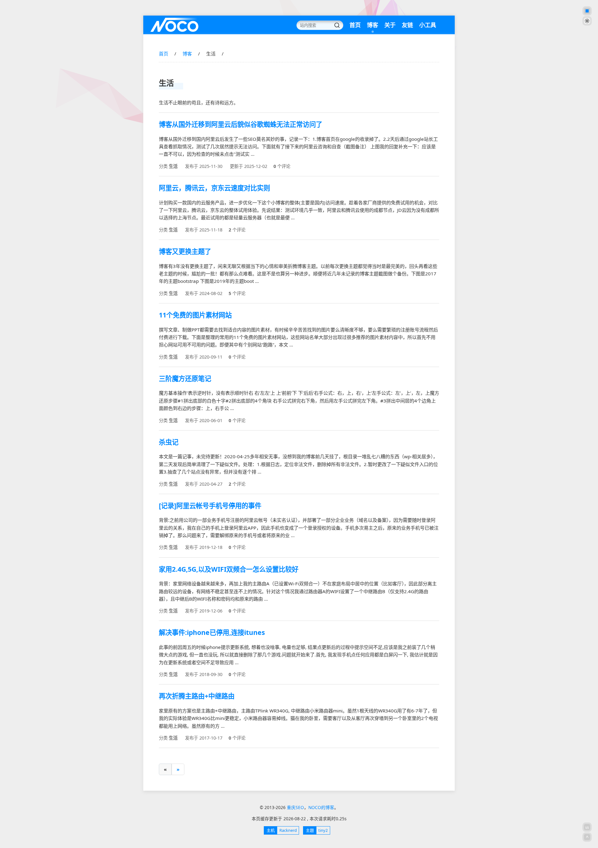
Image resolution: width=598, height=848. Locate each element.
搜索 (337, 25)
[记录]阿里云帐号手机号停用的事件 (210, 505)
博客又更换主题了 (185, 251)
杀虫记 (168, 441)
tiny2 (317, 830)
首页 (355, 25)
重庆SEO (174, 25)
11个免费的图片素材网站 (195, 314)
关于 (390, 25)
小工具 (427, 25)
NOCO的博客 (321, 807)
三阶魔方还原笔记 (185, 378)
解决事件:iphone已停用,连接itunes (212, 632)
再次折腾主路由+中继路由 (197, 695)
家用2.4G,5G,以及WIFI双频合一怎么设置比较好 (228, 569)
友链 (407, 25)
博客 (372, 25)
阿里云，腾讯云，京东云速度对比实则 (214, 187)
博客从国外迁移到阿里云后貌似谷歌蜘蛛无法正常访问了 (240, 124)
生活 (173, 166)
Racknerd (282, 830)
